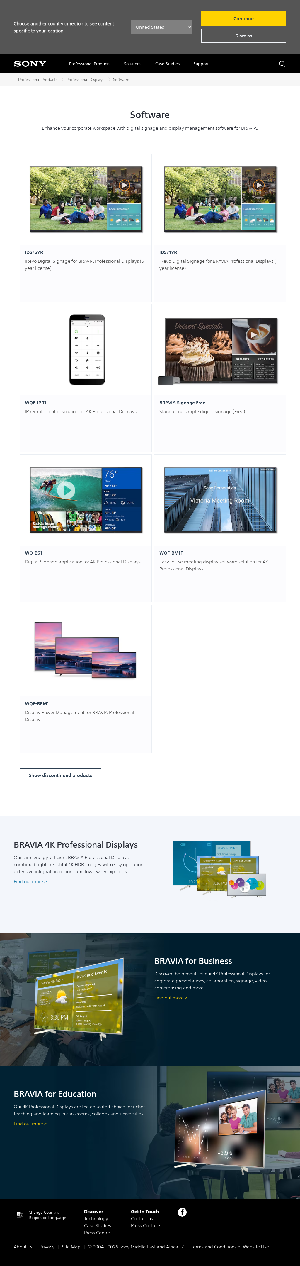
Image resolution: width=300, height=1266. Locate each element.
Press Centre (97, 1232)
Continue (243, 18)
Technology (96, 1218)
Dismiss (243, 35)
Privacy (47, 1247)
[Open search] (282, 64)
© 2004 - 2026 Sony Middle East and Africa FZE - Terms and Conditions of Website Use (178, 1247)
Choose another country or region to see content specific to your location (64, 27)
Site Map (71, 1247)
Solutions (133, 63)
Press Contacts (146, 1225)
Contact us (142, 1218)
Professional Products (89, 63)
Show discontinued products (60, 775)
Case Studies (167, 63)
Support (201, 63)
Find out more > (31, 881)
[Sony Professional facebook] (182, 1212)
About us (23, 1247)
